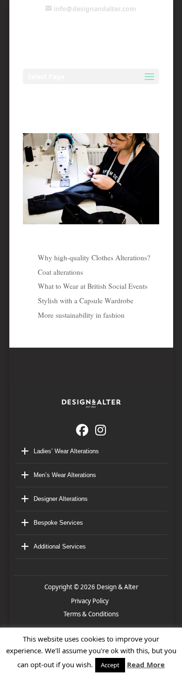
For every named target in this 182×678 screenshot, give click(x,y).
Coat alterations (60, 272)
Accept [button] (110, 665)
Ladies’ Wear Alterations (66, 451)
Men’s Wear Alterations (65, 474)
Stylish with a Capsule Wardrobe (85, 300)
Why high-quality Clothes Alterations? (94, 257)
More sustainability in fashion (81, 315)
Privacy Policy (91, 601)
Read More (146, 664)
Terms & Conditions (91, 614)
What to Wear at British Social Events (92, 286)
